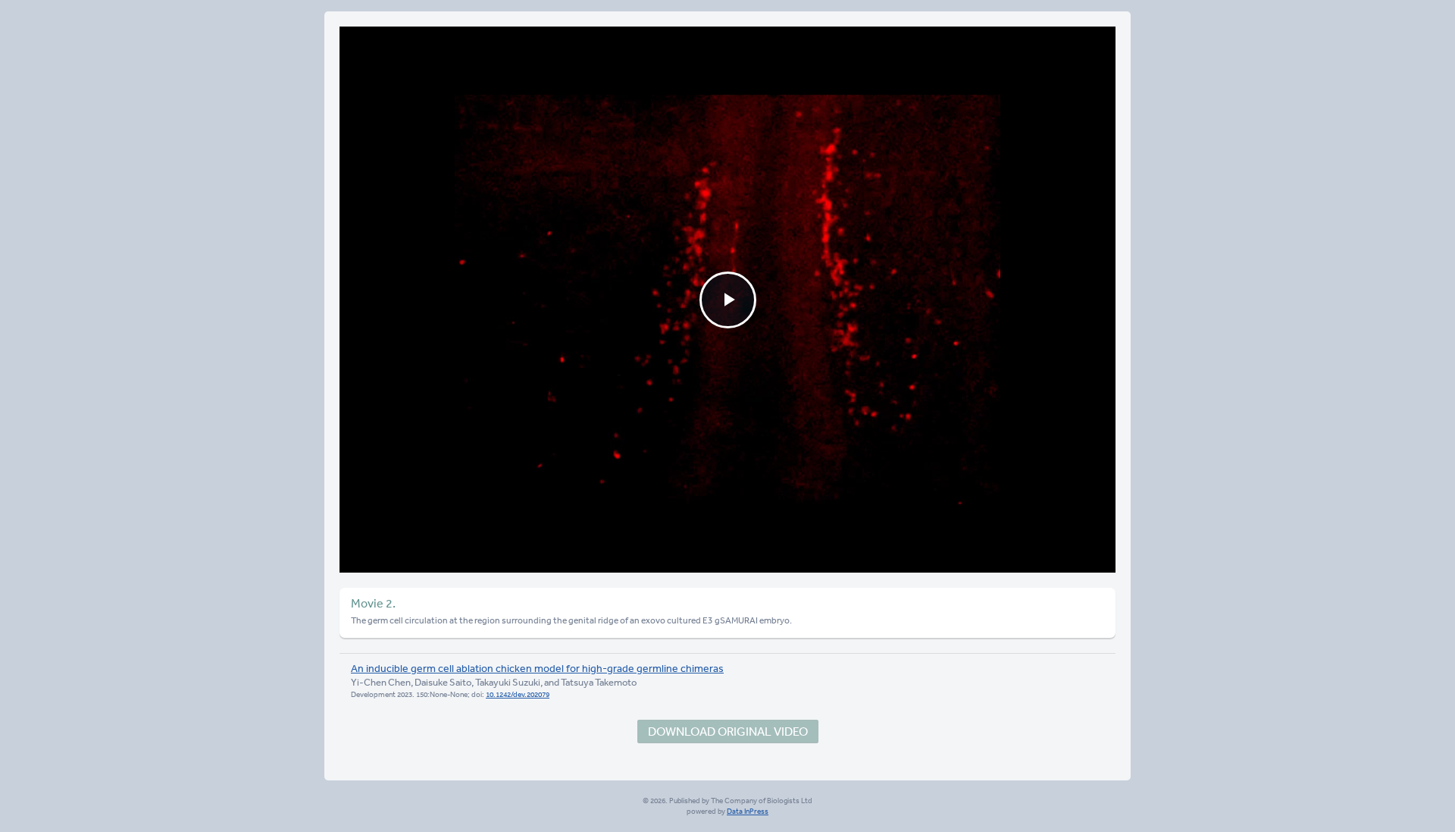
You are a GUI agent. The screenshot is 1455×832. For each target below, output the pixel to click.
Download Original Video (728, 731)
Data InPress (747, 811)
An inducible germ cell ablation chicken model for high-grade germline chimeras (537, 668)
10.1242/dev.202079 (517, 694)
